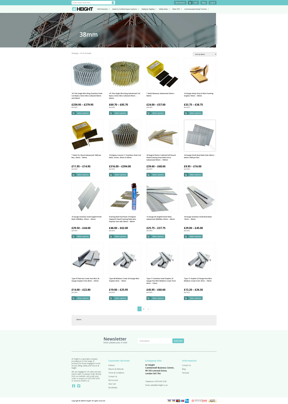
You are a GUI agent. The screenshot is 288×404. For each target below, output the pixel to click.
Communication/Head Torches (195, 9)
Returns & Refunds (116, 369)
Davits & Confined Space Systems (124, 9)
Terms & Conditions (116, 373)
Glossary (185, 373)
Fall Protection (102, 9)
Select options (83, 113)
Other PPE (176, 9)
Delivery (111, 365)
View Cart (112, 384)
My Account (113, 380)
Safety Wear (163, 9)
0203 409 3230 (161, 381)
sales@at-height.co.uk (159, 385)
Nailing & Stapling (148, 9)
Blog (184, 369)
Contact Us (112, 376)
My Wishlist (112, 387)
